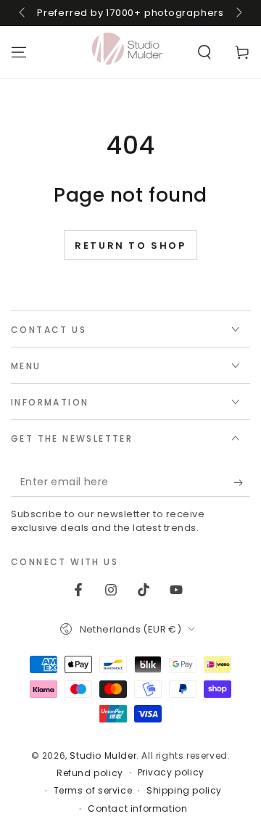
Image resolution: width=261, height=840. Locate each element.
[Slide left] (23, 13)
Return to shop (130, 245)
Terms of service (93, 790)
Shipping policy (184, 790)
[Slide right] (237, 13)
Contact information (137, 809)
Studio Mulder (103, 755)
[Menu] (19, 52)
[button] (204, 52)
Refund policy (90, 773)
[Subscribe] (241, 482)
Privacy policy (171, 772)
